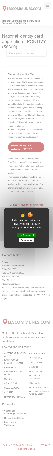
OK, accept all (27, 234)
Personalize (26, 240)
